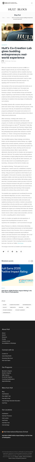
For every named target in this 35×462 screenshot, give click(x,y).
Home (3, 17)
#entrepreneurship (27, 304)
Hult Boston (5, 413)
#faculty (5, 307)
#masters (21, 307)
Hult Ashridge (5, 425)
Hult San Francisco (7, 415)
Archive (8, 17)
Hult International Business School (16, 432)
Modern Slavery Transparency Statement (17, 458)
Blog (3, 391)
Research (4, 337)
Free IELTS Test (6, 398)
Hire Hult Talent (6, 360)
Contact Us (5, 353)
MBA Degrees (5, 375)
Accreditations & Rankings (9, 343)
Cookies (20, 456)
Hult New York (6, 422)
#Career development (14, 304)
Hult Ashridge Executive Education (11, 400)
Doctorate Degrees (7, 377)
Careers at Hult (6, 341)
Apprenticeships (6, 381)
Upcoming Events (6, 356)
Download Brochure (7, 358)
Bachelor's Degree (7, 371)
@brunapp (20, 243)
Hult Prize (4, 403)
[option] (17, 279)
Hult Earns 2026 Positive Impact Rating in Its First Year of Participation (17, 436)
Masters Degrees (6, 373)
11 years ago (13, 61)
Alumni (4, 335)
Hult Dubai (5, 420)
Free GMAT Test (6, 396)
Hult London (5, 418)
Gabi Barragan (7, 61)
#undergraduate (6, 312)
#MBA (27, 307)
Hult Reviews (5, 393)
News (3, 288)
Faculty (4, 339)
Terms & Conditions (27, 456)
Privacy (16, 456)
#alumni (4, 304)
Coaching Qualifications (8, 379)
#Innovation (13, 307)
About (3, 333)
